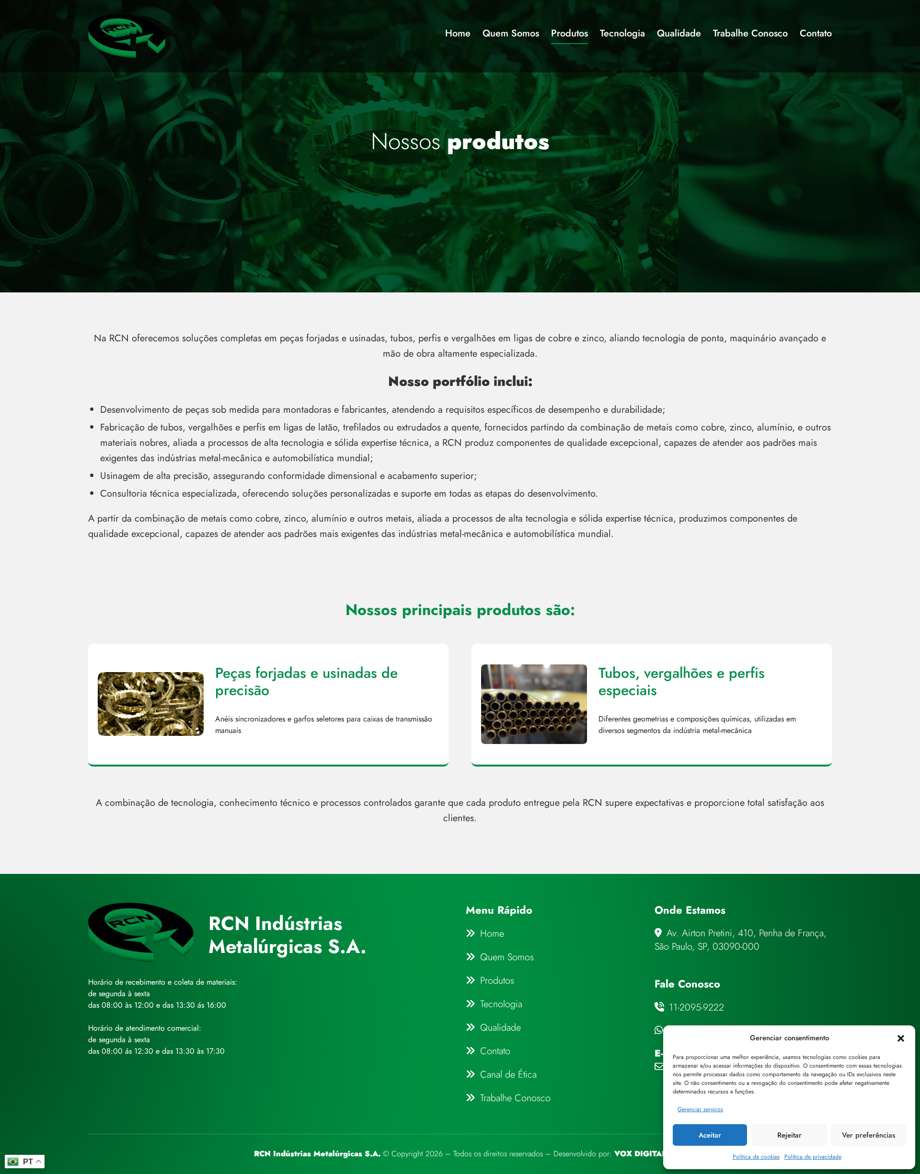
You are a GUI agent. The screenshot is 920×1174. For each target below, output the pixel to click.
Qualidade (679, 34)
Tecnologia (622, 34)
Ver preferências (868, 1135)
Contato (816, 34)
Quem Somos (511, 34)
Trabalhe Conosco (750, 34)
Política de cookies (756, 1156)
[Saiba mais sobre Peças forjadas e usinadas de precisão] (268, 704)
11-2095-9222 (695, 1007)
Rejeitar (789, 1135)
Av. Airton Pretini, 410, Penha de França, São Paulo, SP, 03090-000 (741, 940)
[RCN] (126, 36)
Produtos (569, 34)
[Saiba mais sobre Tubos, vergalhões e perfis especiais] (652, 704)
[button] (901, 1038)
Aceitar (710, 1135)
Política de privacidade (812, 1156)
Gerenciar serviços (700, 1109)
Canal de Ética (508, 1074)
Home (458, 34)
